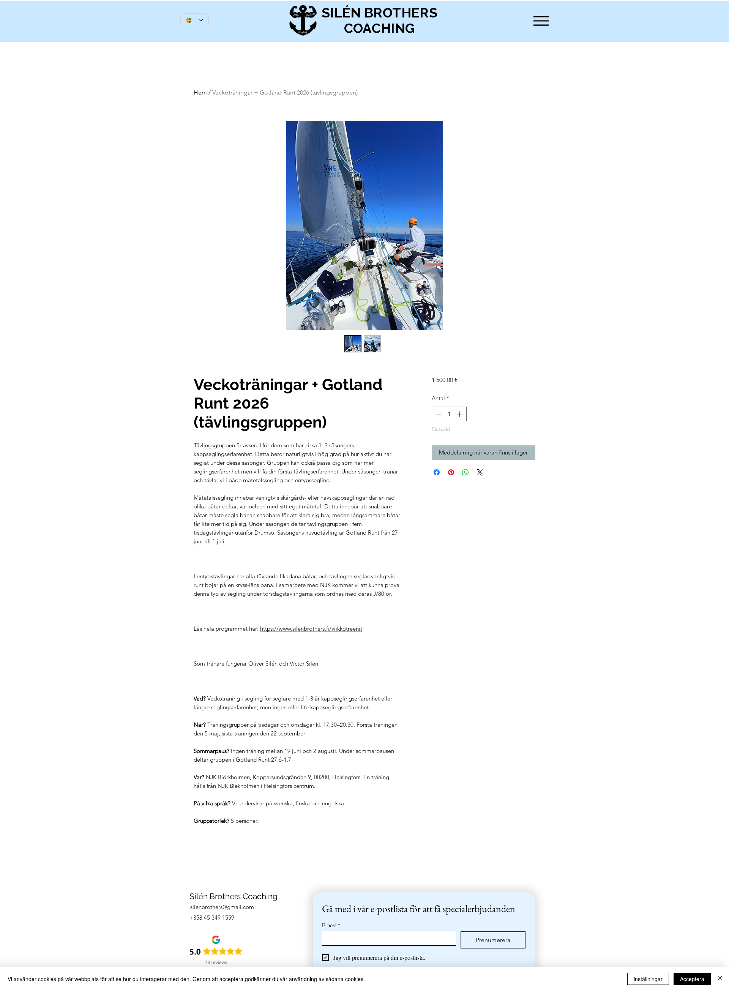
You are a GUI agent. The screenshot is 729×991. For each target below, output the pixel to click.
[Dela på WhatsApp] (465, 472)
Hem (200, 92)
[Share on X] (479, 472)
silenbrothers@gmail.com (222, 907)
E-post (331, 925)
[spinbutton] (449, 414)
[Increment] (460, 414)
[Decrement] (438, 414)
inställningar (648, 979)
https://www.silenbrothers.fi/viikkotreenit (311, 628)
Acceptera (692, 979)
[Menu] (541, 21)
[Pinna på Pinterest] (451, 472)
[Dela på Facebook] (436, 472)
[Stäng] (719, 979)
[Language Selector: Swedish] (194, 20)
